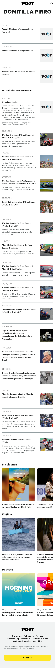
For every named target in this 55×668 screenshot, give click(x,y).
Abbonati (27, 657)
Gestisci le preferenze (18, 638)
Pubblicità (29, 636)
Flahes (7, 514)
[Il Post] (28, 3)
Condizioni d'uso (40, 638)
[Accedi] (51, 3)
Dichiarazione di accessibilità (27, 641)
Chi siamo (17, 636)
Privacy (39, 636)
